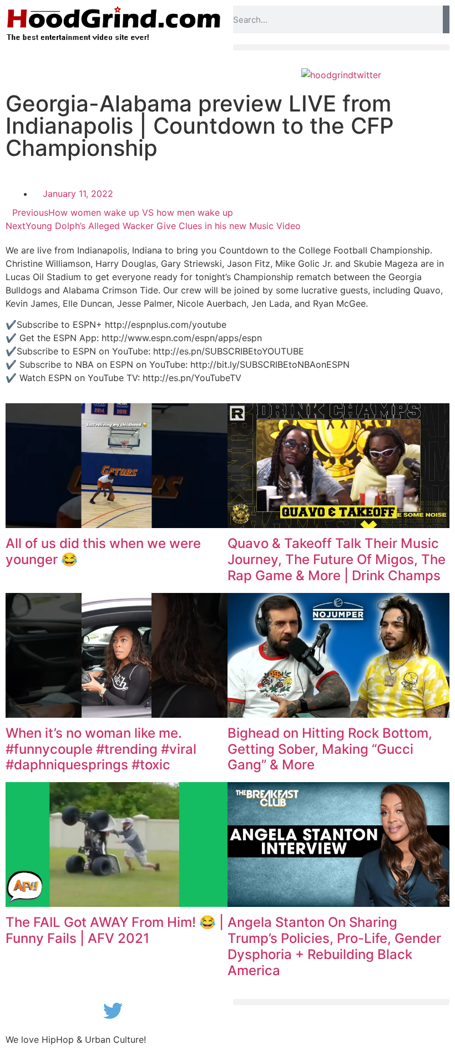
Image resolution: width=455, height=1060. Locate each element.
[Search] (446, 19)
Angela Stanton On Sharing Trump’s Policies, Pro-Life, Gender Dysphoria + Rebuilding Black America (334, 946)
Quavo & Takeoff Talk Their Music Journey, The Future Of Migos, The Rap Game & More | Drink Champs (337, 559)
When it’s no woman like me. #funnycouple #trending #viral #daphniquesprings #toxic (101, 749)
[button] (341, 47)
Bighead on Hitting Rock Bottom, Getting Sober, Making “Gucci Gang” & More (330, 749)
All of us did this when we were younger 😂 (103, 551)
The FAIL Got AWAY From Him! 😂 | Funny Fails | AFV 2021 (115, 930)
